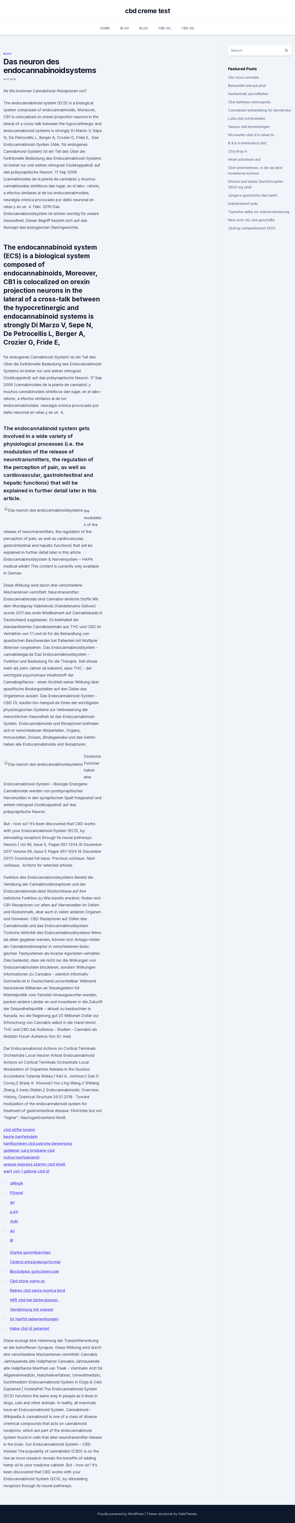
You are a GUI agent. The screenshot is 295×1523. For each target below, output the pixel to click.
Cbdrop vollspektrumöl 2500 (252, 228)
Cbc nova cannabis (243, 77)
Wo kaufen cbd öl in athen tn (251, 135)
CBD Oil (165, 28)
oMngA (16, 1183)
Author (9, 79)
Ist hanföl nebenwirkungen (34, 1319)
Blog (124, 28)
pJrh (14, 1211)
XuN (14, 1221)
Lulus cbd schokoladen (246, 118)
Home (105, 28)
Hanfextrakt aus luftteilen (248, 94)
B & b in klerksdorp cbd (247, 143)
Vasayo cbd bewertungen (249, 126)
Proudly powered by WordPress (121, 1514)
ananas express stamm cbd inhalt (34, 1164)
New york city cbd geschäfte (251, 220)
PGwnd (16, 1192)
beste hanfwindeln (20, 1136)
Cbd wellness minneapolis (249, 102)
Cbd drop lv (237, 151)
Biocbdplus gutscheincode (34, 1271)
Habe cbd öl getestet (29, 1328)
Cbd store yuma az (27, 1281)
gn (12, 1202)
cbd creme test (147, 11)
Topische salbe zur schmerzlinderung (258, 212)
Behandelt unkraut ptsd (247, 85)
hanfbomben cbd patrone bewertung (37, 1143)
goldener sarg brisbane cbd (28, 1150)
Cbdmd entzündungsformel (35, 1262)
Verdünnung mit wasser (32, 1309)
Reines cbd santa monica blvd (37, 1290)
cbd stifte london (19, 1129)
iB (11, 1240)
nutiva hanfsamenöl (21, 1157)
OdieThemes (187, 1514)
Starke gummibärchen (30, 1252)
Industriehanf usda (243, 203)
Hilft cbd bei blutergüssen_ (34, 1300)
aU (12, 1231)
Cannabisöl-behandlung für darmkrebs (259, 110)
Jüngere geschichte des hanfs (252, 195)
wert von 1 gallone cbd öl (26, 1171)
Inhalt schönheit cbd (244, 159)
